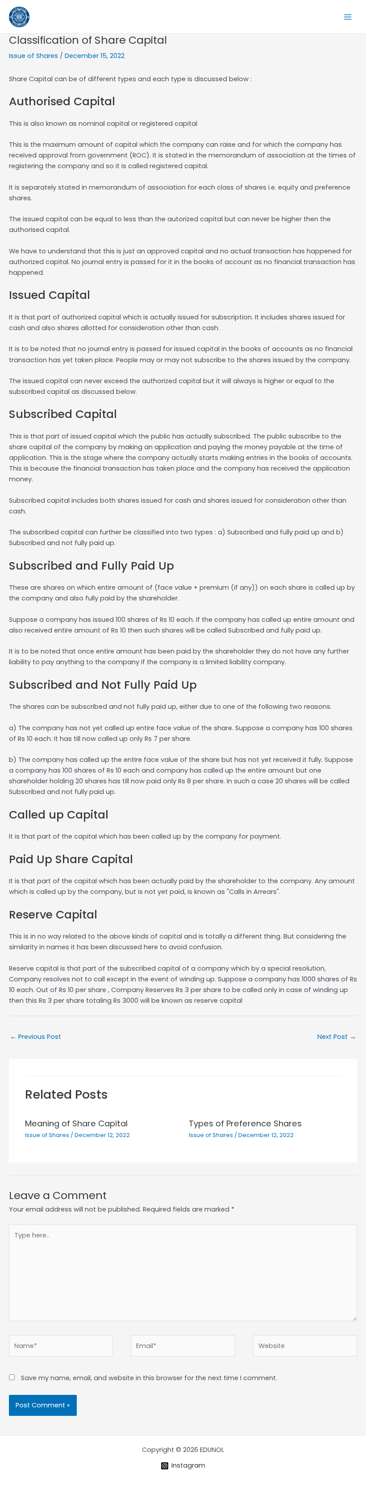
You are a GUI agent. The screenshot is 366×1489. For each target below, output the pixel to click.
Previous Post (35, 1036)
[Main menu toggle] (347, 17)
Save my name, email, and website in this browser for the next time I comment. (149, 1377)
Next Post (336, 1036)
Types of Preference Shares (245, 1123)
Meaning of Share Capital (76, 1123)
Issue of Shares (33, 55)
